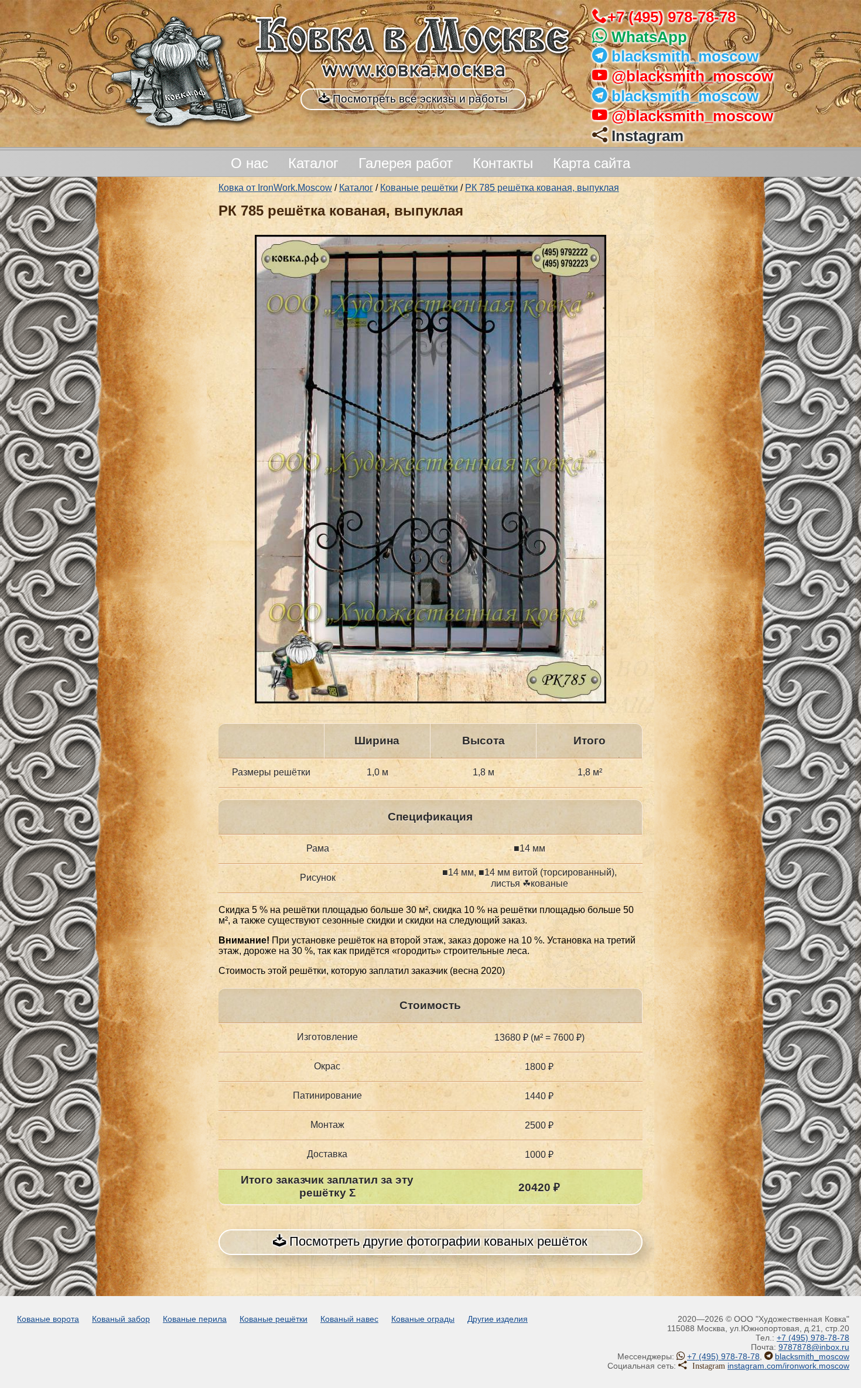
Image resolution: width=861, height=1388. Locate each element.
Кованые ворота (48, 1319)
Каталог (313, 163)
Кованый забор (121, 1319)
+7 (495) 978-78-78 (671, 17)
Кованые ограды (423, 1319)
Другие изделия (497, 1319)
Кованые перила (195, 1319)
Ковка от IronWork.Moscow (275, 188)
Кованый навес (349, 1319)
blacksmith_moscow (684, 56)
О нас (249, 163)
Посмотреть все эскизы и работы (419, 99)
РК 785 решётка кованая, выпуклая (542, 188)
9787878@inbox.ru (813, 1347)
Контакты (503, 163)
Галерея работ (405, 163)
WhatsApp (649, 37)
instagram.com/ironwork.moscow (788, 1365)
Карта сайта (591, 163)
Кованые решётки (419, 188)
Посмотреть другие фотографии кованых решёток (436, 1241)
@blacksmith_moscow (692, 76)
